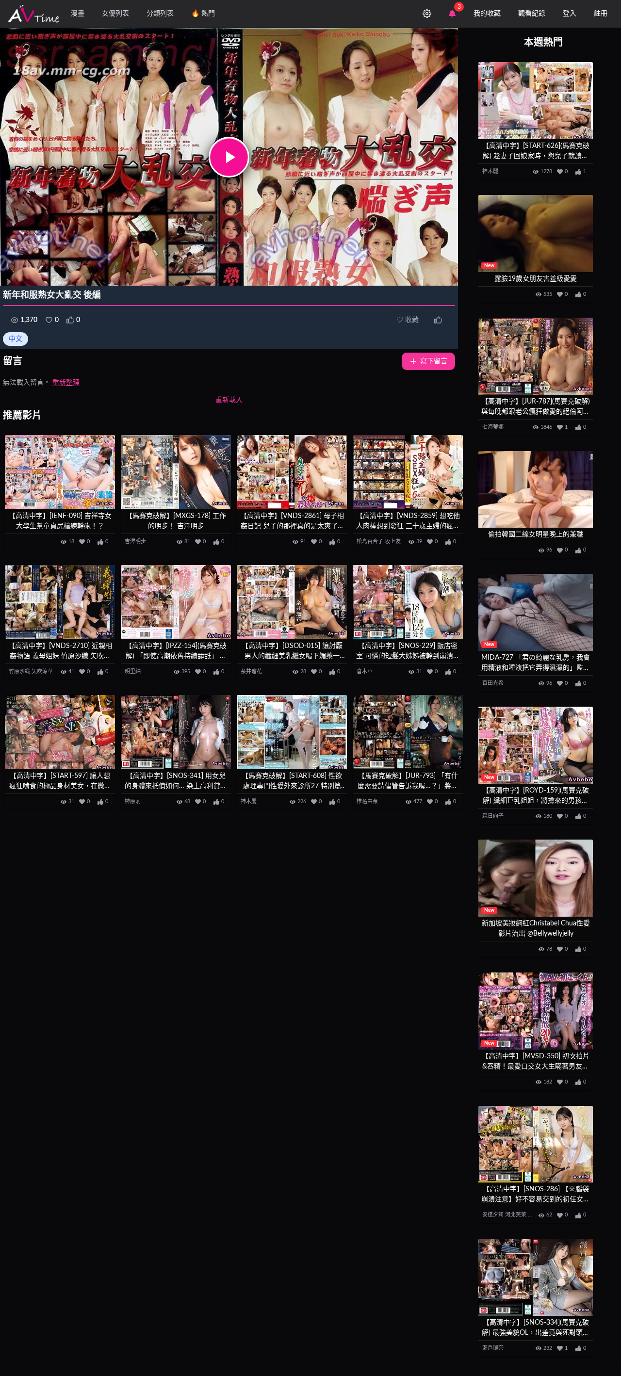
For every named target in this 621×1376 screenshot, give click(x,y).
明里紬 (133, 671)
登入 (569, 13)
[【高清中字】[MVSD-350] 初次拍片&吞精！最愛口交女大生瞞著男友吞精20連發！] (535, 1011)
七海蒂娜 (493, 427)
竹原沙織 (19, 671)
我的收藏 (487, 13)
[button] (229, 157)
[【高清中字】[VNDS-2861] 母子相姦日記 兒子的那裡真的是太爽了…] (292, 472)
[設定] (427, 13)
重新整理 (66, 382)
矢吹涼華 (42, 671)
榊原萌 (133, 801)
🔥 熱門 (203, 13)
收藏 (407, 320)
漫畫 (77, 13)
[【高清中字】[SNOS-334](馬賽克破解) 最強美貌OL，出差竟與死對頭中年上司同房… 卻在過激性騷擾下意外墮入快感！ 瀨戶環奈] (535, 1277)
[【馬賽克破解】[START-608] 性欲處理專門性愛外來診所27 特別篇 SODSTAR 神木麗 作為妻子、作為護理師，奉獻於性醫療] (292, 732)
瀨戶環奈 (493, 1348)
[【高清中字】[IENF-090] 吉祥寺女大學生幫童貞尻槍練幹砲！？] (60, 472)
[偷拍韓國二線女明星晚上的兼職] (535, 489)
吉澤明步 (135, 541)
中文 (15, 339)
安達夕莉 (493, 1214)
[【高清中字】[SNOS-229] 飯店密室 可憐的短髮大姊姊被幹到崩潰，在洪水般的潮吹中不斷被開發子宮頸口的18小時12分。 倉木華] (408, 602)
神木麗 (249, 801)
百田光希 (493, 683)
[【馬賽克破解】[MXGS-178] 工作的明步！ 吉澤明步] (176, 472)
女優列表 (115, 13)
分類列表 (160, 13)
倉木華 (365, 671)
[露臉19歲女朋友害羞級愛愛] (535, 233)
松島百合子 (370, 541)
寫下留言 (433, 361)
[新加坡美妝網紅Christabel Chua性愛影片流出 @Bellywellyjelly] (535, 878)
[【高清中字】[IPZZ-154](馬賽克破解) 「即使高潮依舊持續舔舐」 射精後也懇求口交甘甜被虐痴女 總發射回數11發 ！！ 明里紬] (176, 602)
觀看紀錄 (531, 13)
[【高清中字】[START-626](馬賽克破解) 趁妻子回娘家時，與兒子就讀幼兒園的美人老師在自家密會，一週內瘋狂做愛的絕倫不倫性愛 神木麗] (535, 100)
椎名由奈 (367, 801)
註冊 (600, 13)
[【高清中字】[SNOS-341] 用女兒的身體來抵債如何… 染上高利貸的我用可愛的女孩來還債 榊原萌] (176, 732)
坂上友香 (395, 541)
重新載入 (229, 400)
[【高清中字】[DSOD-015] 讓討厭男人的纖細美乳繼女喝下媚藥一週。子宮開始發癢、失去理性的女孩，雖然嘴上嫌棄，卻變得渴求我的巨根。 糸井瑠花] (292, 602)
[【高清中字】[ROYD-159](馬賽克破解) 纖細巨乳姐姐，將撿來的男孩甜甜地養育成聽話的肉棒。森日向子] (535, 745)
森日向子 (493, 816)
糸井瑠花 (251, 671)
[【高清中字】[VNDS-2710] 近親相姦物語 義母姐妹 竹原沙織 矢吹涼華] (60, 602)
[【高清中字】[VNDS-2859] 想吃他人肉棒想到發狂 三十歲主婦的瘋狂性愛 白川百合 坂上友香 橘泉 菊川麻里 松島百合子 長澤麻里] (408, 472)
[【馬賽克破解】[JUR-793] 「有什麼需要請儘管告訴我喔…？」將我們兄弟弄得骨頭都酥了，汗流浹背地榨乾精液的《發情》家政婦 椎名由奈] (408, 732)
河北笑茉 (515, 1214)
